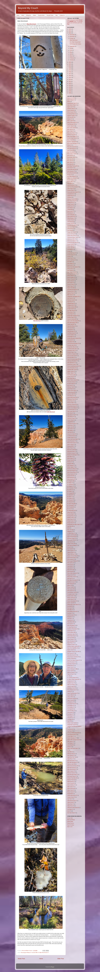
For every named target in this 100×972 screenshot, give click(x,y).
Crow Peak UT (70, 249)
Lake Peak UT (70, 413)
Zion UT (69, 811)
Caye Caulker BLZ (71, 216)
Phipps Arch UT (70, 574)
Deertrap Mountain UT (72, 273)
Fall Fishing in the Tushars (75, 43)
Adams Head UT (70, 99)
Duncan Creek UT (71, 284)
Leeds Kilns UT (70, 425)
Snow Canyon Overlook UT (73, 656)
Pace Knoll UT (70, 548)
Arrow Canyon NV (71, 112)
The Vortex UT (70, 717)
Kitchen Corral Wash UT (72, 407)
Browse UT (69, 174)
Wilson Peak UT (70, 790)
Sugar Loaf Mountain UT (72, 693)
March (71, 56)
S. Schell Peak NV (71, 627)
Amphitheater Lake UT (72, 103)
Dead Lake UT (70, 265)
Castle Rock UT (70, 205)
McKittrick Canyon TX (72, 453)
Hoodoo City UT (70, 376)
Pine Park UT (70, 578)
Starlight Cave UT (71, 682)
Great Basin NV (70, 341)
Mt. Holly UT (70, 491)
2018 (70, 71)
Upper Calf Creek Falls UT (73, 748)
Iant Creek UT (70, 385)
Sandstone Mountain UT (72, 628)
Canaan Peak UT (71, 190)
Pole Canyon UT (70, 590)
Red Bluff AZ (70, 606)
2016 (70, 75)
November (72, 36)
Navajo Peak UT (70, 522)
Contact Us (62, 15)
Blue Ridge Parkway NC (72, 166)
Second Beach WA (71, 632)
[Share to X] (45, 950)
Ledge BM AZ (70, 421)
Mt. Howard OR (70, 493)
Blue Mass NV (70, 164)
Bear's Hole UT (70, 131)
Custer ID (69, 256)
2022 (70, 64)
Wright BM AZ (70, 793)
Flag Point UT (70, 301)
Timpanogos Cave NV (72, 724)
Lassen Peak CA (70, 420)
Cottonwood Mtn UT (71, 239)
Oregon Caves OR (71, 543)
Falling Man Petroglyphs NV (73, 296)
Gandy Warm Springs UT (72, 315)
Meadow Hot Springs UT (72, 454)
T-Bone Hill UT (70, 696)
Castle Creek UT (70, 204)
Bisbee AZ (69, 145)
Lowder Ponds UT (71, 437)
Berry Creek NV (70, 139)
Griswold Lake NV (71, 345)
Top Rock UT (70, 731)
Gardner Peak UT (71, 317)
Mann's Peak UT (70, 444)
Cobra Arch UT (70, 228)
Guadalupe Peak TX (71, 350)
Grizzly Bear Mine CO (72, 346)
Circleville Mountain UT (72, 225)
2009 (70, 89)
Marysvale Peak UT (71, 451)
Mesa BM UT (70, 456)
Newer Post (21, 958)
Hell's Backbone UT (71, 362)
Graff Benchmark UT (71, 333)
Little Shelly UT (70, 430)
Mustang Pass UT (71, 515)
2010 (70, 87)
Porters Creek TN (71, 595)
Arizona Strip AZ (70, 110)
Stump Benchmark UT (72, 689)
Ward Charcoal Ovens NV (72, 765)
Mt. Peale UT (70, 498)
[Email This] (43, 950)
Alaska (68, 101)
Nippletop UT (70, 531)
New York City (70, 529)
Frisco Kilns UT (70, 312)
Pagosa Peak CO (71, 552)
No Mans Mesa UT (71, 533)
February (72, 57)
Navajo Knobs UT (71, 520)
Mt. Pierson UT (70, 500)
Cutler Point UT (70, 258)
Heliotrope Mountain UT (72, 360)
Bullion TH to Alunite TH (72, 178)
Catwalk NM (70, 209)
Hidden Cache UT (71, 371)
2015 (70, 77)
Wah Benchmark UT (71, 760)
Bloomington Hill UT (71, 157)
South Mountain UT (71, 661)
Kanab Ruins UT (70, 400)
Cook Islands (70, 230)
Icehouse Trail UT (71, 387)
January (72, 59)
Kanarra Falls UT (71, 402)
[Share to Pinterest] (48, 950)
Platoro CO (69, 585)
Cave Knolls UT (70, 211)
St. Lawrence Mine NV (72, 677)
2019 (70, 69)
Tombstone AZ (70, 729)
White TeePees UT (71, 784)
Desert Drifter (70, 821)
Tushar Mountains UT (72, 738)
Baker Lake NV (70, 120)
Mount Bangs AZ (70, 477)
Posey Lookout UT (71, 597)
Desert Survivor (70, 823)
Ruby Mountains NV (71, 625)
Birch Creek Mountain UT (72, 143)
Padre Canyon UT (71, 550)
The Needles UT (70, 707)
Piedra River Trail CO (71, 576)
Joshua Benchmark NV (72, 397)
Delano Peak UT (70, 275)
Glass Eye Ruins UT (71, 326)
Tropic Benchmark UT (72, 734)
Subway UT (69, 691)
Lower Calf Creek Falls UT (73, 439)
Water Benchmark (73, 40)
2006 (70, 92)
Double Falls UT (70, 280)
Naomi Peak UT (70, 519)
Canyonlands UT (71, 193)
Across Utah (70, 818)
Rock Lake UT (70, 623)
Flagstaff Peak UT (71, 303)
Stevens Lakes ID (71, 686)
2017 (70, 73)
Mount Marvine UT (71, 479)
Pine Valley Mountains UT (72, 580)
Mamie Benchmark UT (72, 442)
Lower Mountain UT (71, 440)
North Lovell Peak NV (72, 534)
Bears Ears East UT (71, 132)
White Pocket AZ (70, 783)
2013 (70, 81)
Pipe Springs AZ (70, 583)
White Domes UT (71, 781)
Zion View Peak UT (71, 812)
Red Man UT (70, 613)
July (71, 48)
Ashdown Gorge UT (71, 115)
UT (68, 750)
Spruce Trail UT (70, 667)
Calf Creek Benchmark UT (73, 186)
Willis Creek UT (70, 786)
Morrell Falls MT (70, 475)
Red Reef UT (70, 616)
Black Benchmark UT (71, 148)
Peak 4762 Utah (70, 569)
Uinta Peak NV (70, 744)
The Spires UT (70, 714)
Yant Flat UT (70, 798)
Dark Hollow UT (70, 263)
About (22, 15)
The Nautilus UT (70, 705)
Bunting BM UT (70, 181)
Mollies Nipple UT (71, 467)
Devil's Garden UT (71, 277)
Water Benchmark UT (44, 952)
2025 (70, 31)
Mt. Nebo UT (70, 496)
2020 (70, 68)
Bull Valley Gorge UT (71, 176)
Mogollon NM (70, 463)
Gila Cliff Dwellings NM (72, 322)
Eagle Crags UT (70, 286)
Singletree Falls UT (71, 644)
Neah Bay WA (70, 526)
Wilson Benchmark (71, 788)
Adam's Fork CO (70, 98)
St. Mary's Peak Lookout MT (73, 679)
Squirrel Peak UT (71, 674)
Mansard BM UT (70, 446)
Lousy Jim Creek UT (71, 434)
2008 (70, 90)
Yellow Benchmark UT (72, 800)
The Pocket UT (70, 712)
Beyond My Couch (28, 8)
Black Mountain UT (71, 152)
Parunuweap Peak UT (72, 557)
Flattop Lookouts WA (71, 306)
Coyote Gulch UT (71, 244)
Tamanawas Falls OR (72, 698)
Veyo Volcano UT (71, 755)
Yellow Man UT (70, 804)
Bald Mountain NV (71, 124)
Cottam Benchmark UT (72, 235)
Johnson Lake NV (71, 393)
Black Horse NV (70, 150)
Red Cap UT (70, 608)
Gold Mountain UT (71, 331)
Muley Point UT (70, 512)
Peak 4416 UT (70, 568)
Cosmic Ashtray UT (71, 233)
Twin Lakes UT (70, 741)
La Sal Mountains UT (71, 409)
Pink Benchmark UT (71, 581)
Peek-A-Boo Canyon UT (72, 573)
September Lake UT (71, 634)
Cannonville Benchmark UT (73, 192)
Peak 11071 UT (70, 562)
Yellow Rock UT (70, 805)
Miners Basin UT (70, 458)
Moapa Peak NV (70, 460)
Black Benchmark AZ (71, 146)
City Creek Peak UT (71, 226)
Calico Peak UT (70, 188)
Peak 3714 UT (70, 564)
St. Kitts (69, 675)
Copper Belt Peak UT (71, 232)
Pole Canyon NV (70, 588)
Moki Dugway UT (71, 465)
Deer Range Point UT (72, 272)
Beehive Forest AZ (71, 134)
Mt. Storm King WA (71, 503)
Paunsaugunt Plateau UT (26, 952)
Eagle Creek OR (70, 287)
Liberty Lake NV (70, 427)
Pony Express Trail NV (72, 592)
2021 (70, 66)
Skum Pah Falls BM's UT (72, 648)
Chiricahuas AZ (70, 221)
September (72, 46)
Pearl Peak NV (70, 571)
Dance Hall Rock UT (71, 259)
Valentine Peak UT (71, 753)
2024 (70, 32)
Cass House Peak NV (72, 200)
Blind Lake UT (70, 155)
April (71, 54)
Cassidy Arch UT (70, 202)
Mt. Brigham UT (70, 486)
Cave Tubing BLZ (71, 214)
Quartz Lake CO (70, 602)
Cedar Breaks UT (71, 218)
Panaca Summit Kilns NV (72, 555)
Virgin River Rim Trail (71, 757)
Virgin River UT (70, 758)
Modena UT (69, 461)
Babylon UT (69, 119)
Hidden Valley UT (71, 373)
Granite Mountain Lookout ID (73, 338)
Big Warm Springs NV (72, 141)
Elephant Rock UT (71, 293)
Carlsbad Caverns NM (72, 199)
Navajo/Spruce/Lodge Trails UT (74, 524)
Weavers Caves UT (71, 772)
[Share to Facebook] (47, 950)
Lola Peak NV (70, 432)
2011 (70, 85)
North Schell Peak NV (72, 536)
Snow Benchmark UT (71, 654)
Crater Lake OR (70, 247)
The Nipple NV (70, 708)
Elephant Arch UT (71, 291)
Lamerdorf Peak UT (71, 418)
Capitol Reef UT (70, 195)
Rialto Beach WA (70, 621)
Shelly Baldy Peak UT (72, 635)
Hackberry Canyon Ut (72, 353)
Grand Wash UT (70, 336)
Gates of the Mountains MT (73, 320)
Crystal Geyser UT (71, 254)
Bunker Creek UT (71, 179)
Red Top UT (70, 618)
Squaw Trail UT (70, 670)
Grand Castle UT (71, 334)
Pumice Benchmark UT (72, 601)
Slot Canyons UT (71, 653)
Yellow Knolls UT (70, 802)
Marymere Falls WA (71, 449)
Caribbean (69, 197)
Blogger (52, 966)
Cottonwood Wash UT (72, 240)
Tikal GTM (69, 721)
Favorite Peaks (50, 15)
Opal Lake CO (70, 541)
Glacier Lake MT (70, 324)
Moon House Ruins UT (72, 472)
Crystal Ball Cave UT (71, 253)
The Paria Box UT (71, 710)
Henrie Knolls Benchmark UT (73, 366)
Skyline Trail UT (70, 649)
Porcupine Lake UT (71, 594)
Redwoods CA (70, 620)
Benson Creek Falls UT (72, 138)
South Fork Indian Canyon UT (73, 660)
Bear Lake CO (70, 129)
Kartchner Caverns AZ (72, 404)
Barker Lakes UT (71, 125)
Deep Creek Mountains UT (73, 266)
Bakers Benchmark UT (72, 122)
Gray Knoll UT (70, 339)
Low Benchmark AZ (71, 435)
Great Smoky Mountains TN (73, 343)
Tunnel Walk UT (70, 736)
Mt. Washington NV (71, 510)
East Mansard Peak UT (72, 289)
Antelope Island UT (71, 108)
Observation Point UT (72, 540)
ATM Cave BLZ (70, 117)
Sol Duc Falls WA (71, 658)
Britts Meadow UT (71, 171)
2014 (70, 79)
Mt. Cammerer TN (71, 487)
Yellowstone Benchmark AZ (73, 807)
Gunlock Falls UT (71, 352)
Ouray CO (69, 547)
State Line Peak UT (71, 684)
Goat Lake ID (70, 327)
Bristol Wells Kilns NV (71, 169)
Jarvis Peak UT (70, 388)
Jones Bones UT (70, 395)
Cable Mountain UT (71, 185)
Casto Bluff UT (70, 207)
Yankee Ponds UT (71, 797)
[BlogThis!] (44, 950)
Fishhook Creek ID (71, 300)
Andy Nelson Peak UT (72, 105)
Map (56, 15)
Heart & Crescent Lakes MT (73, 359)
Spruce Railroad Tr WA (72, 668)
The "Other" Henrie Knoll (75, 42)
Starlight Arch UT (71, 681)
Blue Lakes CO (70, 162)
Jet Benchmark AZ (71, 392)
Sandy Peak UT (70, 630)
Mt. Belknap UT (70, 484)
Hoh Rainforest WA (71, 374)
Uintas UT (69, 746)
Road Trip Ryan (70, 824)
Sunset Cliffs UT (35, 952)
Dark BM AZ (70, 261)
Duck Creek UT (70, 282)
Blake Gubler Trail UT (72, 153)
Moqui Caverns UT (71, 474)
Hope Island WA (70, 378)
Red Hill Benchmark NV (72, 611)
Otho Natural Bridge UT (72, 545)
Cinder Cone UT (70, 223)
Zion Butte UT (70, 809)
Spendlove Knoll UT (71, 663)
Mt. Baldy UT (70, 482)
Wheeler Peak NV (71, 779)
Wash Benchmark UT (71, 767)
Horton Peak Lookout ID (72, 380)
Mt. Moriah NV (70, 494)
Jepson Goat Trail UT (72, 390)
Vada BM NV (70, 751)
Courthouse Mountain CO (72, 242)
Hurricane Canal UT (71, 381)
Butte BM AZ (70, 183)
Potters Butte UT (70, 599)
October (72, 38)
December (72, 34)
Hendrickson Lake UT (72, 364)
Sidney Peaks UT (71, 639)
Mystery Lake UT (71, 517)
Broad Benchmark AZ (72, 172)
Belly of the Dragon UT (72, 136)
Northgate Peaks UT (71, 538)
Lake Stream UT (70, 416)
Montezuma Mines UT (72, 468)
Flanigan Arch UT (71, 305)
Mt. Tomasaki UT (71, 505)
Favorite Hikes (41, 15)
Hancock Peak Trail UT (72, 355)
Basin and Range (71, 819)
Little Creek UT (70, 428)
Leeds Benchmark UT (72, 423)
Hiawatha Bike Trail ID (72, 369)
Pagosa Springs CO (71, 554)
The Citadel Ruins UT (72, 703)
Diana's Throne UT (71, 279)
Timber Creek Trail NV (72, 722)
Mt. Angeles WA (70, 480)
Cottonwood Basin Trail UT (73, 237)
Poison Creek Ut (70, 587)
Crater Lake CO (70, 246)
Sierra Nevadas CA (71, 641)
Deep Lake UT (70, 268)
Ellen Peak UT (70, 294)
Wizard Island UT (71, 791)
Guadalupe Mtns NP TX (72, 348)
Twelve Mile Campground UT (73, 739)
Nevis (68, 527)
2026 (70, 29)
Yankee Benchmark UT (72, 795)
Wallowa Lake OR (71, 764)
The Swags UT (70, 715)
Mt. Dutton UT (70, 489)
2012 (70, 83)
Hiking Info (28, 15)
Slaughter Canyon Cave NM (73, 651)
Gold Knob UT (70, 329)
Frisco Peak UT (70, 313)
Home (18, 15)
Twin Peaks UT (70, 743)
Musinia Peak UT (71, 514)
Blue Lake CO (70, 159)
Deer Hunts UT (70, 270)
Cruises (69, 251)
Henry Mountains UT (71, 367)
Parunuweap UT (70, 559)
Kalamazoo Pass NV (71, 399)
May (71, 52)
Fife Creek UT (70, 298)
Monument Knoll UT (71, 470)
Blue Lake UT (70, 160)
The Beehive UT (70, 702)
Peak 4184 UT (70, 566)
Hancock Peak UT (71, 357)
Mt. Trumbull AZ (70, 507)
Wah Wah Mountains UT (72, 762)
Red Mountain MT (71, 615)
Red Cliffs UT (70, 609)
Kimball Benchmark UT (72, 406)
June (71, 50)
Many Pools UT (70, 447)
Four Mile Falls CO (71, 310)
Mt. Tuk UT (69, 508)
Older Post (60, 958)
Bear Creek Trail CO (71, 127)
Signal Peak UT (70, 642)
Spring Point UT (70, 665)
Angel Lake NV (70, 106)
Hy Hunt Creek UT (71, 383)
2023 (70, 62)
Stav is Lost (69, 826)
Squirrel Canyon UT (71, 672)
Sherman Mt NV (70, 637)
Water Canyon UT (71, 771)
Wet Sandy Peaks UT (72, 776)
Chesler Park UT (70, 219)
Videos (34, 15)
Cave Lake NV (70, 212)
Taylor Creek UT (70, 700)
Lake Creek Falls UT (71, 411)
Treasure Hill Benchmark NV (73, 732)
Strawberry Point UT (71, 688)
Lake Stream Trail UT (72, 414)
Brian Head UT (70, 167)
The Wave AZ (70, 719)
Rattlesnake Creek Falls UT (73, 604)
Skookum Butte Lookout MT (73, 646)
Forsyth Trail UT (70, 308)
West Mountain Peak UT (72, 774)
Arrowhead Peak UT (71, 113)
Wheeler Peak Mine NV (72, 777)
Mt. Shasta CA (70, 501)
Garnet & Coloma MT (72, 319)
